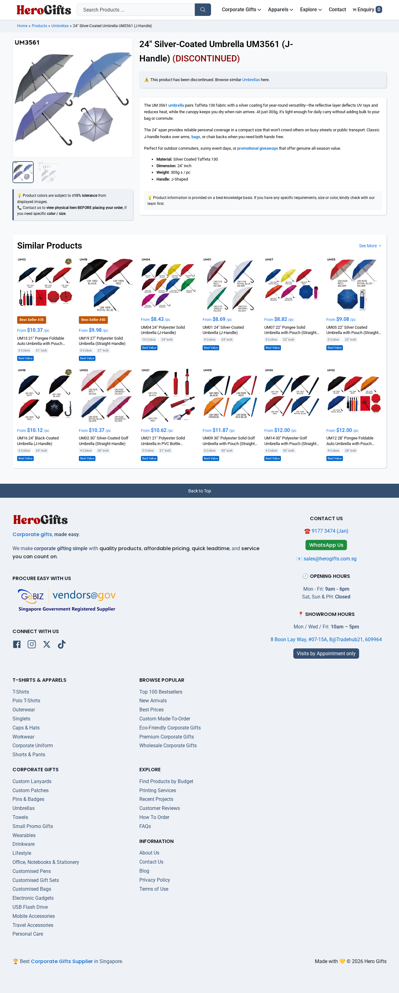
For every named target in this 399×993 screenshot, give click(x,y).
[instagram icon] (31, 645)
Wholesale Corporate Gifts (168, 745)
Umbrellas (60, 26)
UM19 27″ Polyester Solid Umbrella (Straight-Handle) (102, 341)
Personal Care (27, 934)
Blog (144, 871)
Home (22, 26)
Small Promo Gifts (32, 826)
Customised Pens (31, 871)
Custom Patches (30, 790)
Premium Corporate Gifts (166, 737)
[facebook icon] (16, 645)
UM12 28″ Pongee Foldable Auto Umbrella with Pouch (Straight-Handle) (349, 441)
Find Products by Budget (166, 781)
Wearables (24, 835)
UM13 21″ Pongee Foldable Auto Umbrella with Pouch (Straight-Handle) (40, 341)
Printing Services (157, 790)
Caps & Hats (26, 728)
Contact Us (151, 862)
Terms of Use (153, 889)
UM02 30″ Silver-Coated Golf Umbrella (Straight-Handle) (103, 441)
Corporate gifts (32, 534)
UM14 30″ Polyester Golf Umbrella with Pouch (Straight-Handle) (291, 441)
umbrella (176, 105)
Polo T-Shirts (26, 701)
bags (195, 136)
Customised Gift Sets (35, 880)
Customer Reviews (159, 808)
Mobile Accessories (33, 916)
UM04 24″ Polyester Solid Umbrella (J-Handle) (163, 330)
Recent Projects (156, 799)
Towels (20, 817)
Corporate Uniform (32, 745)
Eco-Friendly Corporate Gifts (170, 728)
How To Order (154, 817)
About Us (149, 853)
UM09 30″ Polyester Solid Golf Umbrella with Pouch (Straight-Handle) (229, 441)
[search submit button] (203, 9)
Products (39, 26)
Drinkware (23, 844)
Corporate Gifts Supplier (62, 961)
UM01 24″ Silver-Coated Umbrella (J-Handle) (223, 330)
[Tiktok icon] (61, 645)
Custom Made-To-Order (164, 719)
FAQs (145, 826)
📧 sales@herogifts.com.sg (326, 559)
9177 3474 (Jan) (330, 531)
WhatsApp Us (326, 545)
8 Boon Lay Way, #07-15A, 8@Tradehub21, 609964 (326, 639)
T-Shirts (20, 692)
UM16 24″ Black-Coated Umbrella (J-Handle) (38, 441)
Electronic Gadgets (33, 898)
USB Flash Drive (30, 907)
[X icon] (46, 645)
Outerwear (23, 710)
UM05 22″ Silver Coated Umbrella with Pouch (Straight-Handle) (353, 330)
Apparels (278, 9)
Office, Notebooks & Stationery (45, 862)
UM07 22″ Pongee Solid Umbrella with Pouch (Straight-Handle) (291, 330)
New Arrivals (153, 701)
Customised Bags (31, 889)
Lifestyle (21, 853)
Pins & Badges (28, 799)
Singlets (21, 719)
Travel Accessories (32, 925)
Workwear (23, 737)
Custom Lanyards (31, 781)
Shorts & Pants (28, 755)
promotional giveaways (257, 148)
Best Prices (151, 710)
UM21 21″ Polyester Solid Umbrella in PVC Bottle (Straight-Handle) (163, 441)
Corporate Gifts (239, 9)
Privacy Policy (154, 880)
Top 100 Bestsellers (160, 692)
